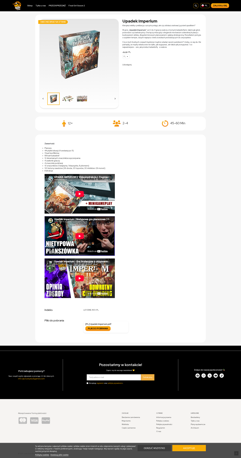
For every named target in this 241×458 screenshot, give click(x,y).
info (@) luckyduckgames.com (31, 378)
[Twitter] (209, 375)
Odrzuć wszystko (154, 448)
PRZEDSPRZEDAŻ (57, 5)
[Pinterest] (222, 375)
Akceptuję (189, 448)
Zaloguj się (220, 5)
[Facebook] (197, 375)
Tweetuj (141, 64)
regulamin (100, 383)
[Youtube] (216, 375)
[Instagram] (203, 375)
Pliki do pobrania (98, 328)
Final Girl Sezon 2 (77, 5)
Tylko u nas (41, 5)
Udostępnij (135, 64)
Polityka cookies (42, 454)
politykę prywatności (115, 383)
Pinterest (147, 64)
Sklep (30, 5)
